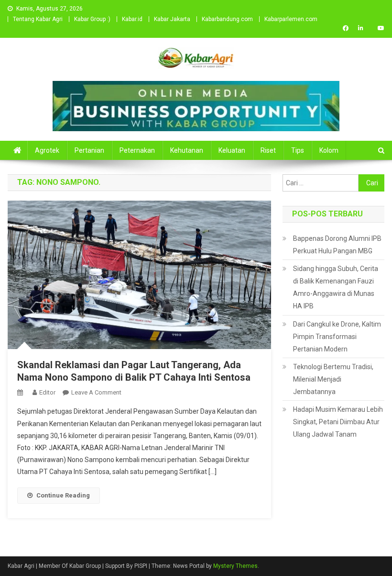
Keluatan (231, 150)
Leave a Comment (96, 392)
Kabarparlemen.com (290, 19)
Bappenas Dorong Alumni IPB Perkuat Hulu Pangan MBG (337, 245)
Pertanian (89, 150)
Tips (297, 150)
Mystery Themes (235, 566)
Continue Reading (63, 495)
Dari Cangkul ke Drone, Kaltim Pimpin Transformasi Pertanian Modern (337, 336)
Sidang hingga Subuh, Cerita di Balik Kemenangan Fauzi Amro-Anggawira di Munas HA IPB (335, 287)
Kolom (328, 150)
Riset (268, 150)
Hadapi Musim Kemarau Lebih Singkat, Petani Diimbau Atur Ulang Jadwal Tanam (338, 422)
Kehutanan (186, 150)
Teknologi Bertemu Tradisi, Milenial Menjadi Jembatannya (333, 379)
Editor (47, 392)
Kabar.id (132, 19)
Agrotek (47, 150)
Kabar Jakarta (172, 19)
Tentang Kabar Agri (38, 19)
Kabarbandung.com (227, 19)
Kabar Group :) (92, 19)
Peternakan (137, 150)
